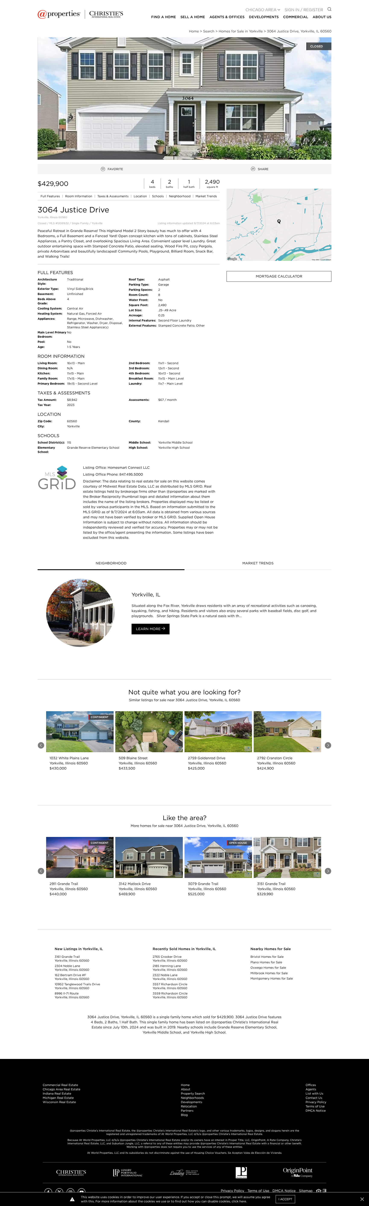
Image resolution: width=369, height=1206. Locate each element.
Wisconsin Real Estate (59, 1102)
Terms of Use (315, 1106)
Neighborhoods (192, 1097)
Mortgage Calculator (279, 276)
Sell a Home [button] (192, 17)
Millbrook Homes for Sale (269, 973)
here (242, 1201)
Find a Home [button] (163, 17)
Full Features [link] (51, 196)
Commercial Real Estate (60, 1085)
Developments (264, 17)
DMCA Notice (316, 1110)
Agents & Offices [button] (227, 17)
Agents (311, 1089)
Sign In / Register (304, 9)
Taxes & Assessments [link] (113, 196)
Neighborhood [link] (180, 196)
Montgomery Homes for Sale (271, 978)
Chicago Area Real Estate (61, 1089)
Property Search (193, 1093)
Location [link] (141, 196)
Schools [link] (158, 196)
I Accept (285, 1199)
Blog (184, 1115)
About (185, 1089)
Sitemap (306, 1191)
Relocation (189, 1106)
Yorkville (97, 223)
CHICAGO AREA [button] (261, 9)
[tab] (111, 563)
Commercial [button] (295, 17)
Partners (187, 1110)
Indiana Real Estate (57, 1093)
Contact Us (314, 1097)
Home (185, 1085)
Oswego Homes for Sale (268, 967)
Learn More (149, 629)
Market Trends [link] (206, 196)
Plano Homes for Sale (266, 962)
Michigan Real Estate (58, 1097)
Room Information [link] (79, 196)
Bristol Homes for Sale (267, 956)
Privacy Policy (316, 1102)
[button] (279, 225)
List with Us (314, 1093)
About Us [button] (322, 17)
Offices (311, 1085)
